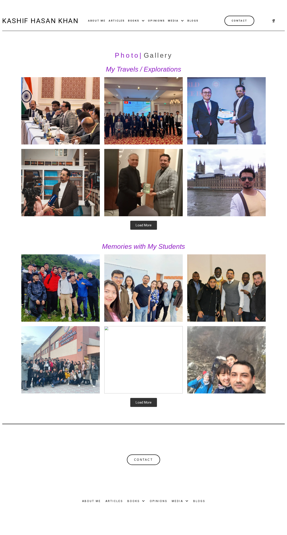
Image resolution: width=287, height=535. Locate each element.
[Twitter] (273, 20)
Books (133, 20)
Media (173, 20)
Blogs (193, 20)
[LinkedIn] (281, 20)
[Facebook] (266, 20)
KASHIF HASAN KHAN (40, 21)
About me (97, 20)
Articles (117, 20)
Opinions (156, 20)
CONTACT (239, 20)
